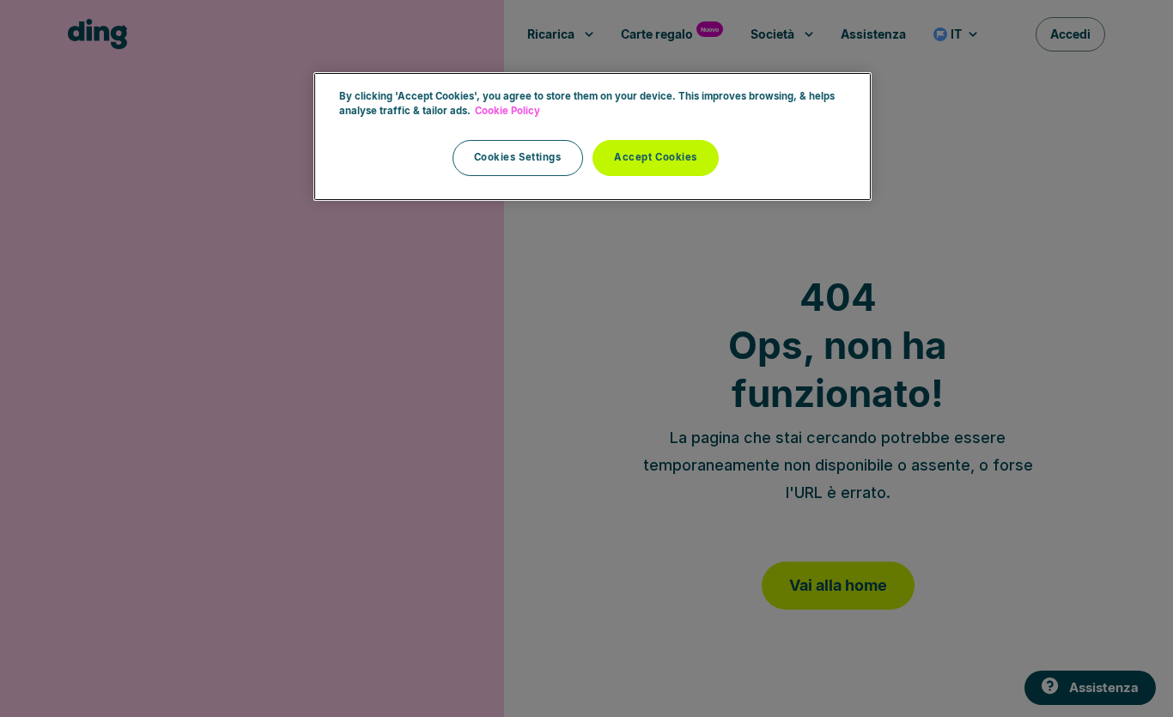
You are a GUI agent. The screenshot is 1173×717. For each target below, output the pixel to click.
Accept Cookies (655, 157)
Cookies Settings (518, 157)
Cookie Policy (507, 111)
